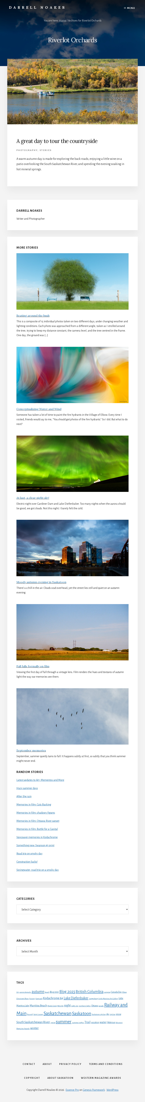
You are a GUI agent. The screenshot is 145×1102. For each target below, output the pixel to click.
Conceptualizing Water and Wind (38, 409)
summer (63, 1021)
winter (34, 1028)
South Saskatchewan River (33, 1022)
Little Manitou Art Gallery (108, 999)
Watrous (111, 1022)
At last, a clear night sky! (32, 498)
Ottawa (94, 1006)
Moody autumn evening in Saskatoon (41, 582)
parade (101, 1006)
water (103, 1022)
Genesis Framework (94, 1090)
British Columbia (89, 991)
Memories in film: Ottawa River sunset (37, 820)
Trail (88, 1022)
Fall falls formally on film (32, 666)
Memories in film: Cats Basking (33, 804)
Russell (30, 1014)
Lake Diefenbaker (76, 998)
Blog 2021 (54, 992)
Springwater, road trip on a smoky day (37, 869)
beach (47, 992)
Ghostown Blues (22, 999)
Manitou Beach (38, 1005)
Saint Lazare (38, 1014)
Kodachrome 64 (53, 998)
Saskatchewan (57, 1013)
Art (17, 992)
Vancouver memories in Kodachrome (37, 837)
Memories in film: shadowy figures (35, 812)
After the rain (23, 796)
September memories (31, 750)
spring (53, 1023)
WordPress (112, 1090)
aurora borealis (25, 992)
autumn (38, 992)
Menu (131, 8)
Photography (27, 150)
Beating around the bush (33, 315)
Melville (60, 1006)
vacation (95, 1022)
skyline (112, 1014)
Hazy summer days (27, 788)
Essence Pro (72, 1090)
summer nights (78, 1023)
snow (118, 1014)
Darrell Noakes (37, 7)
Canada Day (116, 992)
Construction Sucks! (26, 861)
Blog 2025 (67, 992)
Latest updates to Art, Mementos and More (40, 780)
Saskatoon (81, 1013)
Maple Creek (52, 1006)
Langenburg (93, 999)
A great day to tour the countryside (56, 141)
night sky (74, 1006)
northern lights (85, 1006)
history (32, 999)
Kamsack (39, 999)
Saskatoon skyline (99, 1014)
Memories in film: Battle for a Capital (37, 829)
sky (107, 1014)
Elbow (124, 992)
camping (107, 992)
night (67, 1005)
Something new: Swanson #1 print (35, 845)
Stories (46, 150)
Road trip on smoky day (29, 853)
